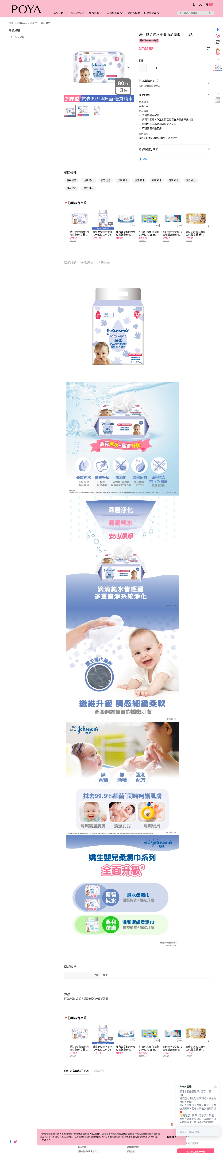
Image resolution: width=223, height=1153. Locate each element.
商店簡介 (82, 1147)
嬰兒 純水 (140, 180)
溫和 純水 (174, 180)
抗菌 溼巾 (88, 180)
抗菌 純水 (157, 180)
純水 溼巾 (71, 188)
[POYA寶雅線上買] (28, 9)
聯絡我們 (131, 1151)
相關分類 (70, 173)
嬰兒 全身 (105, 180)
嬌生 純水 (88, 188)
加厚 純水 (123, 180)
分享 (145, 159)
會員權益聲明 (133, 1147)
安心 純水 (191, 180)
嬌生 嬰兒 (71, 180)
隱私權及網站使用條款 (88, 1151)
